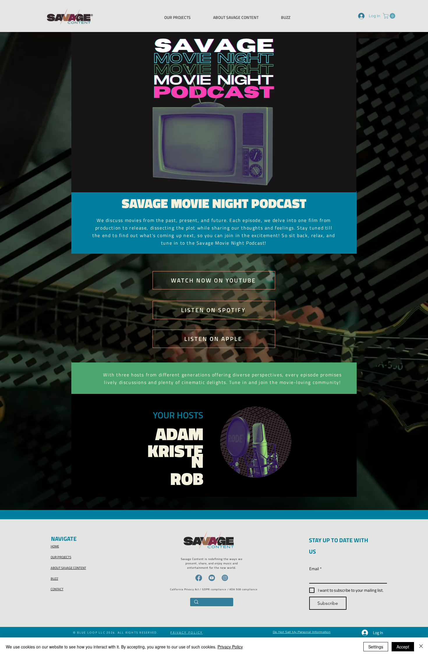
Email (315, 568)
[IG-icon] (224, 577)
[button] (390, 16)
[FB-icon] (198, 577)
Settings (375, 647)
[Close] (421, 646)
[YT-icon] (211, 577)
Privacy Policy (230, 647)
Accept (403, 647)
